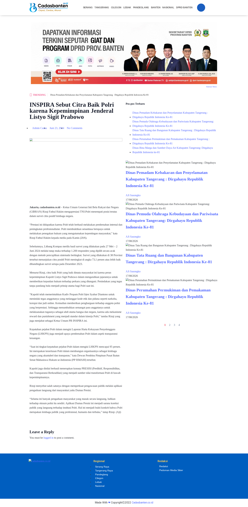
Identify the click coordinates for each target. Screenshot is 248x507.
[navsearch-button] (201, 8)
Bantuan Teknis (211, 87)
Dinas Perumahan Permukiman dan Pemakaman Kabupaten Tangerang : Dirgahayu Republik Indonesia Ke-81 (170, 141)
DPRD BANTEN (184, 7)
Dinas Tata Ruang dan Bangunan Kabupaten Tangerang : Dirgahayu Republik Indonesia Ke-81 (174, 132)
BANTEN (155, 7)
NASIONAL (168, 7)
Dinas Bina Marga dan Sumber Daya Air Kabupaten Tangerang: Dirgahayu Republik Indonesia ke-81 (172, 150)
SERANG (88, 7)
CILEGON (116, 7)
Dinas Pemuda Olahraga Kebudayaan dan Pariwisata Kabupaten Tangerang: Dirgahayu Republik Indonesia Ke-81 (173, 123)
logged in (48, 437)
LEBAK (127, 7)
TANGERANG (101, 7)
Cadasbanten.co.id (142, 502)
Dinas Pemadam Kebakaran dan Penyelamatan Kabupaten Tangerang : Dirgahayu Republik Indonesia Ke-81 (99, 95)
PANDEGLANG (141, 7)
